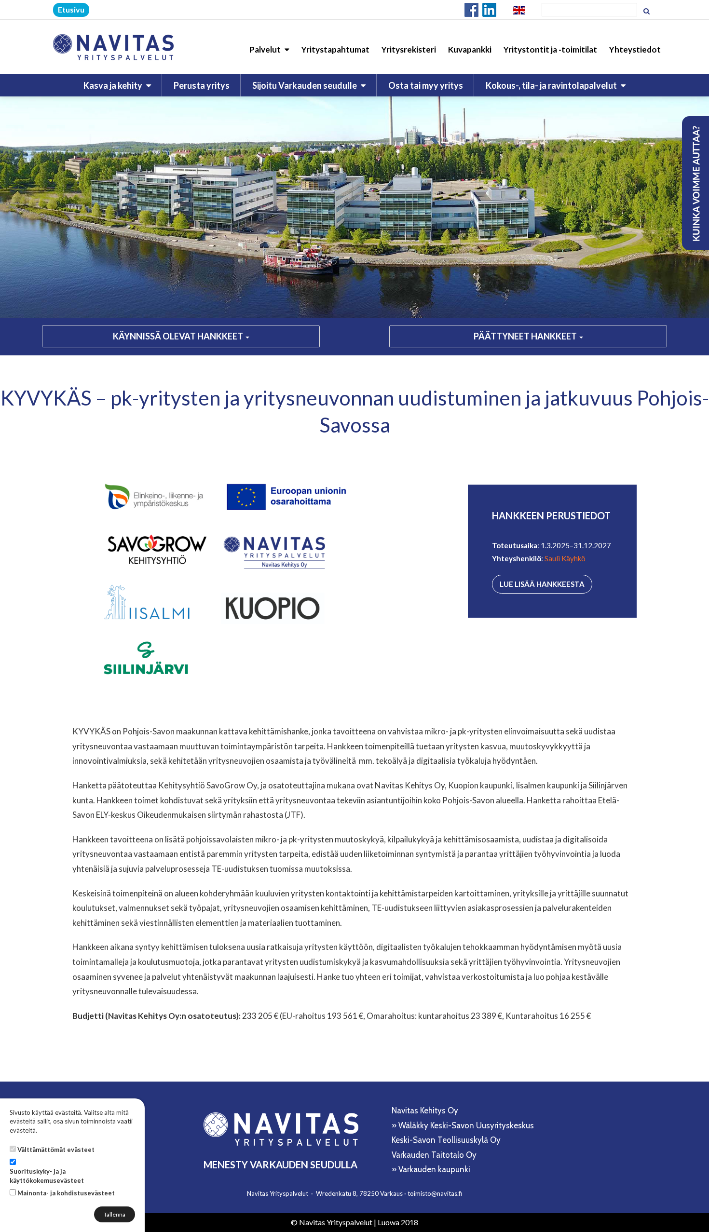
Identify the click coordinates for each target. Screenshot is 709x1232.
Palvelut (265, 49)
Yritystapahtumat (335, 49)
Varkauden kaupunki (434, 1169)
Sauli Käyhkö (565, 558)
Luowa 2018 (398, 1222)
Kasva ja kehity (113, 85)
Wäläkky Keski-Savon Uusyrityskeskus (466, 1125)
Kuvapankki (469, 49)
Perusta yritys (202, 85)
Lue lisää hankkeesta (542, 584)
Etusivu (71, 9)
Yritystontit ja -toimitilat (550, 49)
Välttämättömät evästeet (56, 1149)
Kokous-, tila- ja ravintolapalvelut (552, 85)
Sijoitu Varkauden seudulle (305, 85)
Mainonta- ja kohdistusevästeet (66, 1193)
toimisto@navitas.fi (435, 1193)
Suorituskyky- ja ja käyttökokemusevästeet (47, 1175)
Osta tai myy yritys (425, 85)
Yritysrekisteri (409, 49)
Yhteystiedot (635, 49)
